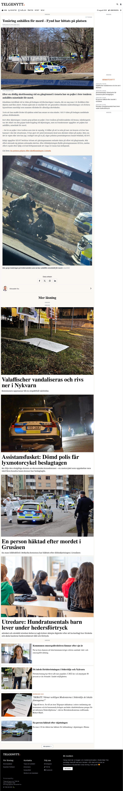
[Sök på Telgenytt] (117, 4)
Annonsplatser (7, 764)
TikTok (47, 767)
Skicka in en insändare (31, 773)
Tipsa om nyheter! (29, 764)
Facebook (48, 770)
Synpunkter (27, 770)
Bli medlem (68, 768)
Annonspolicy (8, 778)
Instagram (48, 764)
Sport (37, 10)
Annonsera (27, 767)
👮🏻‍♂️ (22, 10)
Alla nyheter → (47, 746)
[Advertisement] (108, 44)
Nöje (42, 10)
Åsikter (30, 10)
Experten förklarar (9, 767)
